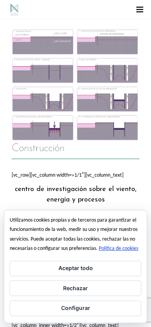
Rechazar (75, 288)
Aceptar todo (75, 268)
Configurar (75, 308)
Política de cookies (118, 248)
